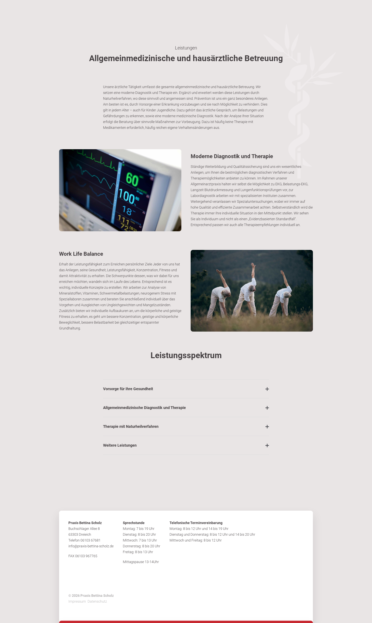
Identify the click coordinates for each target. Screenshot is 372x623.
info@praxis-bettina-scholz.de (91, 546)
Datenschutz (97, 601)
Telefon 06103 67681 (84, 540)
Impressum (77, 601)
